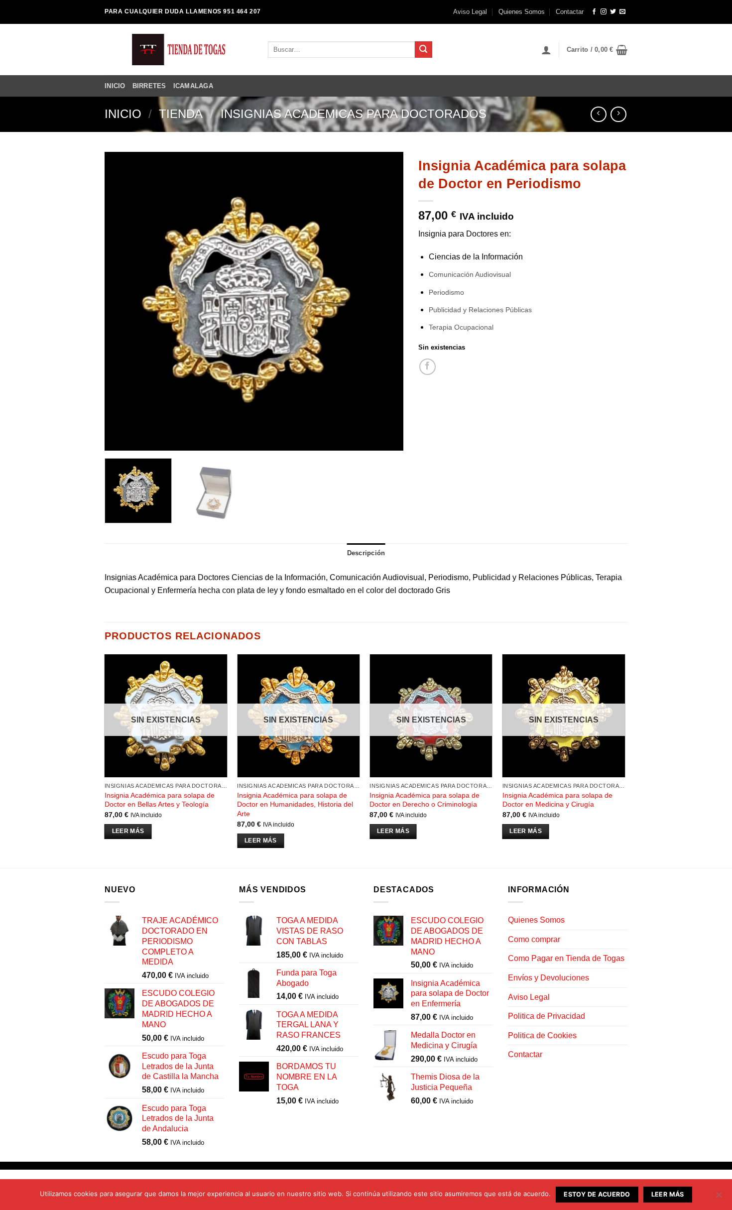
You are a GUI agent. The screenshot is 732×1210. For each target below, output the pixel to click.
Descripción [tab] (366, 553)
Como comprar (534, 939)
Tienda (181, 114)
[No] (719, 1198)
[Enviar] (423, 49)
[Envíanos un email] (622, 11)
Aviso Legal (470, 11)
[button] (546, 50)
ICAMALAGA (193, 86)
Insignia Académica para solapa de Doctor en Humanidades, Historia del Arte (295, 804)
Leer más (128, 831)
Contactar (570, 11)
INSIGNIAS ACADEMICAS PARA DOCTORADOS (354, 114)
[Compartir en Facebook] (427, 367)
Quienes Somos (521, 11)
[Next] (385, 301)
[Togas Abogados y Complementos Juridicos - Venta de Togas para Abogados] (179, 49)
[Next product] (598, 114)
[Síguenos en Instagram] (604, 11)
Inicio (123, 114)
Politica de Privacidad (546, 1016)
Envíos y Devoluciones (548, 977)
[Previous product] (618, 114)
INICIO (115, 86)
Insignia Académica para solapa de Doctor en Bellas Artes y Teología (160, 800)
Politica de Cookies (542, 1035)
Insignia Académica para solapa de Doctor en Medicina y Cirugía (557, 800)
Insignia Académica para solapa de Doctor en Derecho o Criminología (424, 800)
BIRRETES (149, 86)
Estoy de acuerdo (597, 1194)
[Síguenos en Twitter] (613, 11)
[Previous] (123, 301)
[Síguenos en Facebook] (594, 11)
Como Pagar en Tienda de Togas (566, 958)
